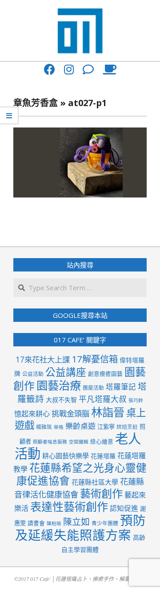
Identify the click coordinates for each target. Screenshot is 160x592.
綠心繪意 (101, 441)
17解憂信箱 (95, 359)
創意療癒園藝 (105, 374)
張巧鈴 (135, 400)
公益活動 (33, 373)
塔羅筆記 (121, 387)
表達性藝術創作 (69, 506)
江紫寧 (106, 427)
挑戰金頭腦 (70, 413)
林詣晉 (107, 411)
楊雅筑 (44, 426)
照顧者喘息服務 (50, 442)
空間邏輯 (78, 442)
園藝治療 (58, 385)
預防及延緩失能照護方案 (80, 527)
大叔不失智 (61, 399)
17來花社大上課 (43, 359)
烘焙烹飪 (127, 426)
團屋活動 (93, 387)
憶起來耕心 (32, 414)
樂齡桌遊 (80, 426)
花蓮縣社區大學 (95, 481)
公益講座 (65, 372)
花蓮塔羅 (103, 456)
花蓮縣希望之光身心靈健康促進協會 (81, 474)
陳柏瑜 (54, 523)
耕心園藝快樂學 (65, 455)
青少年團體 (105, 522)
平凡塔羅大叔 (103, 399)
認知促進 (124, 508)
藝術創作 (101, 493)
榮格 (59, 427)
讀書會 (36, 523)
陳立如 (76, 522)
